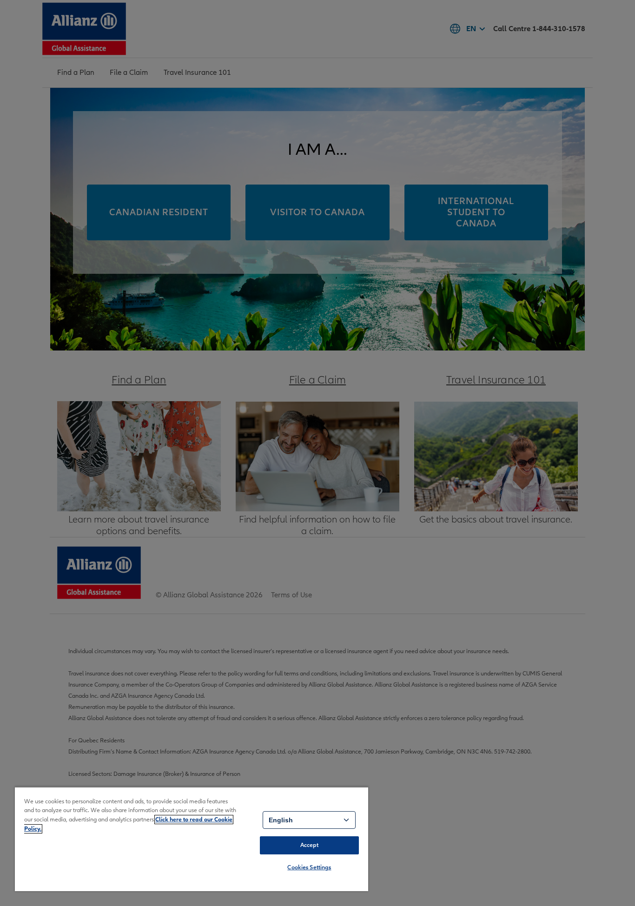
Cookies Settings (309, 867)
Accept (309, 845)
